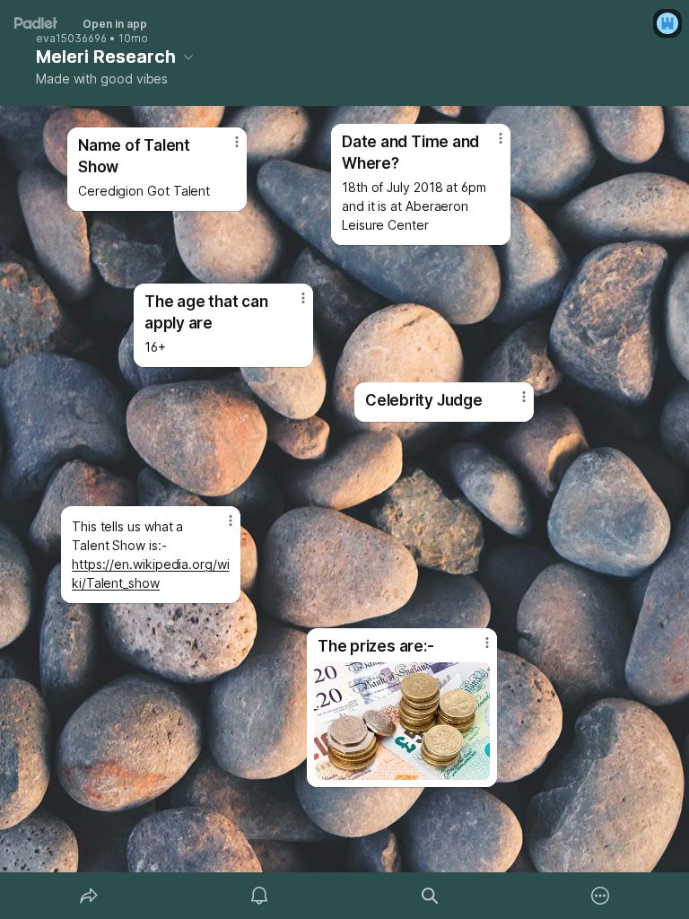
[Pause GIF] (475, 765)
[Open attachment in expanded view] (402, 721)
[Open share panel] (89, 896)
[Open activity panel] (259, 896)
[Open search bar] (430, 895)
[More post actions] (512, 404)
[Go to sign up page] (667, 23)
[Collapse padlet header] (188, 56)
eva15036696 (71, 38)
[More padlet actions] (600, 896)
